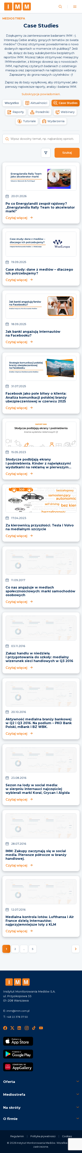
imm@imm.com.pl (18, 1010)
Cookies (67, 1136)
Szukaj (67, 152)
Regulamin (17, 1136)
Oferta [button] (9, 1082)
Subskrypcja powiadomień (41, 94)
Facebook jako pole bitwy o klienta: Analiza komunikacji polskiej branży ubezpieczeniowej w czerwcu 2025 (36, 397)
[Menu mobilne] (75, 7)
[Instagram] (27, 1028)
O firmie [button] (10, 1119)
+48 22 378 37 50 (17, 1016)
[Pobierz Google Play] (18, 1054)
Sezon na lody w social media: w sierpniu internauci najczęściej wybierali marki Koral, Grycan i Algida (38, 789)
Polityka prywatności (43, 1136)
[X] (12, 1028)
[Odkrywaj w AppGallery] (18, 1066)
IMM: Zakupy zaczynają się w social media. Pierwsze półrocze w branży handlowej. (36, 855)
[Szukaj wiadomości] (60, 7)
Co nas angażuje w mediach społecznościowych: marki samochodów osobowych (40, 591)
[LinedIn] (19, 1028)
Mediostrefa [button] (14, 1095)
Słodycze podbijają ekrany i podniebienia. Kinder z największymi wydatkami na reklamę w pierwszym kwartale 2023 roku (38, 465)
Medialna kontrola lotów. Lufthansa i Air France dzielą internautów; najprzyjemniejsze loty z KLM (40, 920)
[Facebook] (5, 1028)
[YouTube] (41, 1028)
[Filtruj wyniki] (46, 153)
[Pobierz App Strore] (18, 1041)
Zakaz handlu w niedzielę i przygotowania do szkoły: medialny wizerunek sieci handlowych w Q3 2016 (39, 657)
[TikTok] (34, 1028)
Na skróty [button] (11, 1108)
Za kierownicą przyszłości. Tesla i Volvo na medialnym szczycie (40, 527)
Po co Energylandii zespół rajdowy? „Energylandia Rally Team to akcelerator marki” (40, 207)
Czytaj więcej (16, 218)
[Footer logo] (17, 982)
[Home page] (17, 6)
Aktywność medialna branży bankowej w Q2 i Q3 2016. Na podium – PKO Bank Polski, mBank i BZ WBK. (39, 723)
